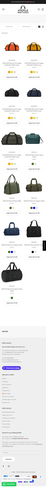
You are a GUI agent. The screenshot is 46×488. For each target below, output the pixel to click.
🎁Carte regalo (6, 393)
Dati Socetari (6, 427)
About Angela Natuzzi (8, 412)
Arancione (9, 72)
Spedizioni (5, 387)
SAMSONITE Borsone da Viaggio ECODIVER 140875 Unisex (11, 64)
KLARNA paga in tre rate (9, 399)
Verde (33, 164)
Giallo (12, 72)
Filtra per (9, 26)
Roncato (34, 152)
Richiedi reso (6, 402)
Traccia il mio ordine (8, 396)
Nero (33, 252)
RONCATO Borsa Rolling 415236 (12, 201)
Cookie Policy (6, 421)
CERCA (4, 378)
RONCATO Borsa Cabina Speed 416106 (34, 156)
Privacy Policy (6, 424)
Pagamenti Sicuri (7, 415)
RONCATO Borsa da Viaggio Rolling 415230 (11, 290)
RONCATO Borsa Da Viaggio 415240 (34, 201)
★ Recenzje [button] (44, 245)
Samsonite (12, 60)
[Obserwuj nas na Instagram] (9, 466)
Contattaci (5, 381)
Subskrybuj (8, 459)
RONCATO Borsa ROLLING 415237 (34, 245)
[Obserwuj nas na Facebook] (3, 466)
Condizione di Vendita (8, 418)
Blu (34, 208)
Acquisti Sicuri (6, 390)
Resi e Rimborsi (6, 384)
